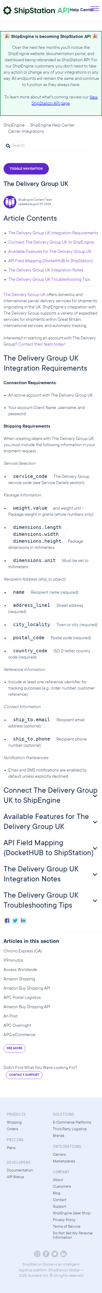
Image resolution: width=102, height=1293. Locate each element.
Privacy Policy (64, 1220)
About (58, 1180)
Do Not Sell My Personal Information (73, 1235)
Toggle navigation (26, 169)
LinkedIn (23, 920)
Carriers (59, 1155)
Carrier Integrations (26, 131)
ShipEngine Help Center (52, 125)
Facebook (7, 920)
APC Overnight (17, 1025)
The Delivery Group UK (25, 295)
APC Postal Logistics (22, 998)
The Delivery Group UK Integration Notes (45, 270)
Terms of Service (66, 1227)
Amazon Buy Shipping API (27, 988)
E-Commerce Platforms (72, 1122)
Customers (62, 1187)
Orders (12, 1129)
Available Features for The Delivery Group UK (49, 252)
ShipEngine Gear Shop (71, 1213)
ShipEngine (14, 125)
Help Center (82, 10)
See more (14, 1048)
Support (59, 1207)
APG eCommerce (19, 1035)
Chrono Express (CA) (23, 951)
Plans (11, 1148)
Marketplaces (64, 1161)
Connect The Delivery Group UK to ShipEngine (51, 242)
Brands (58, 1136)
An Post (11, 1016)
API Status (15, 1177)
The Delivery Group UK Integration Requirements (53, 233)
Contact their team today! (41, 344)
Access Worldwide (20, 970)
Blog (56, 1193)
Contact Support (24, 1075)
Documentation (20, 1170)
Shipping (14, 1122)
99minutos (13, 960)
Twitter (15, 920)
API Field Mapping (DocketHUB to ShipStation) (50, 261)
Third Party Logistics (70, 1129)
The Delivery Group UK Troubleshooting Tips (49, 279)
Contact (59, 1200)
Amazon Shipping (19, 979)
